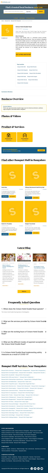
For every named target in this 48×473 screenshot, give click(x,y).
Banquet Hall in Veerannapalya (9, 388)
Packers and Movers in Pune (8, 432)
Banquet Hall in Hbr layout (32, 395)
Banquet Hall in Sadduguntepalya (9, 417)
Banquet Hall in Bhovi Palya (8, 410)
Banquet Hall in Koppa (19, 395)
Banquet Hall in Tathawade (22, 415)
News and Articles (17, 461)
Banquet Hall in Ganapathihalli (24, 397)
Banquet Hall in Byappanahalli (9, 399)
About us (4, 448)
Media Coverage (21, 448)
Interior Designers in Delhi (8, 438)
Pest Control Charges (18, 434)
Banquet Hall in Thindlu (7, 395)
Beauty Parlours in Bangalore (22, 430)
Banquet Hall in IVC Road (7, 401)
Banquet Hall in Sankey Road (27, 412)
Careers (8, 448)
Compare (23, 18)
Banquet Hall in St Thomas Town (27, 403)
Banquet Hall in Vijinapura (36, 388)
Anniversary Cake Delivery (19, 440)
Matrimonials (25, 457)
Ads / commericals (29, 448)
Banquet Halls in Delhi (31, 440)
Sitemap (27, 461)
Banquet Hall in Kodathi (23, 388)
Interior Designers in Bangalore (36, 438)
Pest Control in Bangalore (30, 434)
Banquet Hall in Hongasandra (38, 370)
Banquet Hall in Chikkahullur (26, 377)
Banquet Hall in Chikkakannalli (9, 397)
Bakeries (4, 461)
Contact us (13, 448)
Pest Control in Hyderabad (8, 436)
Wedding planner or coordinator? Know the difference (24, 266)
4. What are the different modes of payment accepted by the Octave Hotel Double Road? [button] (23, 343)
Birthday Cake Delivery (7, 440)
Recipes (20, 457)
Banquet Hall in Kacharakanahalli (24, 410)
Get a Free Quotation (23, 54)
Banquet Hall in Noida (22, 76)
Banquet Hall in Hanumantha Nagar (10, 403)
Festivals (31, 457)
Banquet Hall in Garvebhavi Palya (24, 406)
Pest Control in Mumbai (7, 434)
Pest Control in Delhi (38, 432)
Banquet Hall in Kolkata (33, 79)
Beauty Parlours (40, 459)
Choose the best (31, 18)
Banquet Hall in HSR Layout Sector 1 (10, 377)
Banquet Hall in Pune (33, 70)
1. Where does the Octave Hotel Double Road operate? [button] (23, 309)
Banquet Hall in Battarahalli (35, 408)
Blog (23, 461)
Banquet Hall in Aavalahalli (8, 375)
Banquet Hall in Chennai (22, 79)
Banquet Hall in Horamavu (8, 370)
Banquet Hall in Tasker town (24, 381)
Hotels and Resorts (23, 459)
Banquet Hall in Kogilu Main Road (26, 383)
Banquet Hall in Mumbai (31, 66)
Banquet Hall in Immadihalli (25, 372)
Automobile (4, 457)
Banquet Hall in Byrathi (39, 372)
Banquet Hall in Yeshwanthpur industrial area (12, 379)
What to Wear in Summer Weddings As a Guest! (8, 266)
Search (41, 11)
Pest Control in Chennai (30, 436)
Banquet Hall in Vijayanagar (38, 386)
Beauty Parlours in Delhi (35, 430)
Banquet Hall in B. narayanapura (9, 392)
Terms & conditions (6, 450)
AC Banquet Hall (8, 139)
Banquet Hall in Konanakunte (8, 406)
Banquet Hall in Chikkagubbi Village (32, 379)
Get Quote (12, 196)
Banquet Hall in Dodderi (22, 408)
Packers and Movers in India (8, 430)
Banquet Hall (7, 20)
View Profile (5, 196)
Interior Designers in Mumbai (21, 438)
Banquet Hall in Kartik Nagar (8, 415)
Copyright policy (22, 450)
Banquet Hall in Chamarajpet (22, 375)
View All (24, 291)
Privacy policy (14, 450)
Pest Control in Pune (19, 436)
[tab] (24, 311)
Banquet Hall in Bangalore (16, 20)
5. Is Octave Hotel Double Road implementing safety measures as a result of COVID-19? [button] (22, 353)
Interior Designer (32, 459)
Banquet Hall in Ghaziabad (23, 83)
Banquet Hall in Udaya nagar (21, 401)
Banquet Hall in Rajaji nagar (25, 417)
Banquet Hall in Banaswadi (23, 386)
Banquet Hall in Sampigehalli (8, 408)
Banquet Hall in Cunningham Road (10, 372)
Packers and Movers (6, 459)
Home (3, 20)
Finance (9, 457)
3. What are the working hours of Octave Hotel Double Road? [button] (22, 333)
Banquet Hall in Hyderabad (23, 73)
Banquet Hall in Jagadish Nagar (24, 399)
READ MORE (5, 285)
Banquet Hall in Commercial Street (10, 390)
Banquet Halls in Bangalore (20, 442)
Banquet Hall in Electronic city (9, 386)
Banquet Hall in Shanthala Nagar (26, 392)
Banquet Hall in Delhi (22, 66)
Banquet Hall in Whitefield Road (9, 381)
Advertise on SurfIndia (40, 448)
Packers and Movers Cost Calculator (23, 432)
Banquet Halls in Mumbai (7, 442)
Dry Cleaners (9, 461)
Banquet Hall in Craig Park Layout (9, 383)
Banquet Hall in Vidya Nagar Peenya (10, 412)
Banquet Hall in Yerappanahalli (22, 370)
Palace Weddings (24, 139)
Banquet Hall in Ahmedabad (35, 73)
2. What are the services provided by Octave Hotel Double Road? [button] (24, 322)
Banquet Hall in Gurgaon (32, 76)
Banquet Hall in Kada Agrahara (26, 390)
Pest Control (37, 457)
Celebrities (14, 457)
